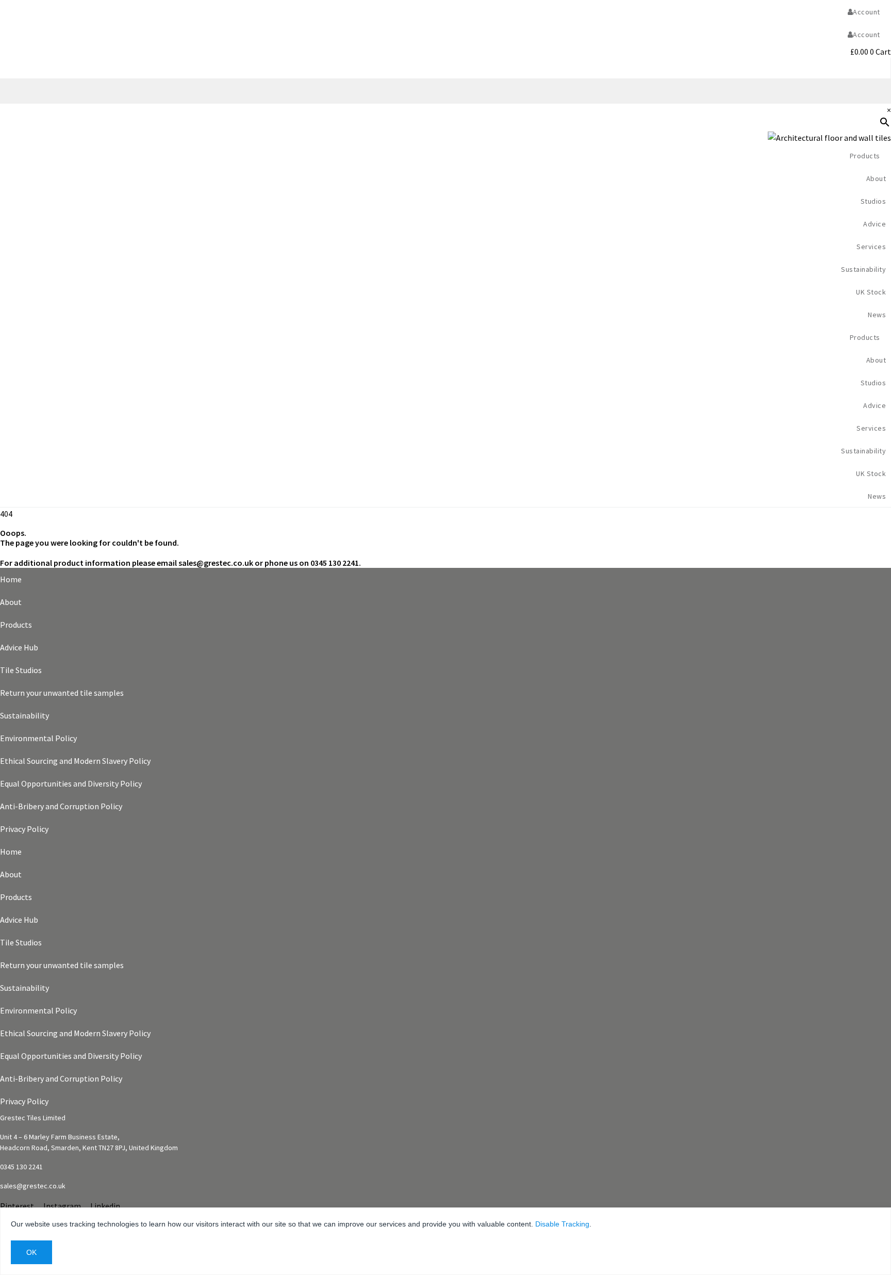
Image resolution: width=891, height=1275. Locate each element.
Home (11, 579)
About (11, 602)
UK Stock (871, 292)
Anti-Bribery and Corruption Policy (61, 806)
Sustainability (863, 269)
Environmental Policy (38, 738)
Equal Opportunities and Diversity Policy (71, 783)
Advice (874, 223)
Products (16, 624)
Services (871, 246)
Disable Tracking (562, 1224)
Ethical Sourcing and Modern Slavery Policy (75, 761)
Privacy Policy (24, 829)
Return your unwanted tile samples (62, 693)
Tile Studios (21, 670)
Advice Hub (19, 647)
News (877, 314)
